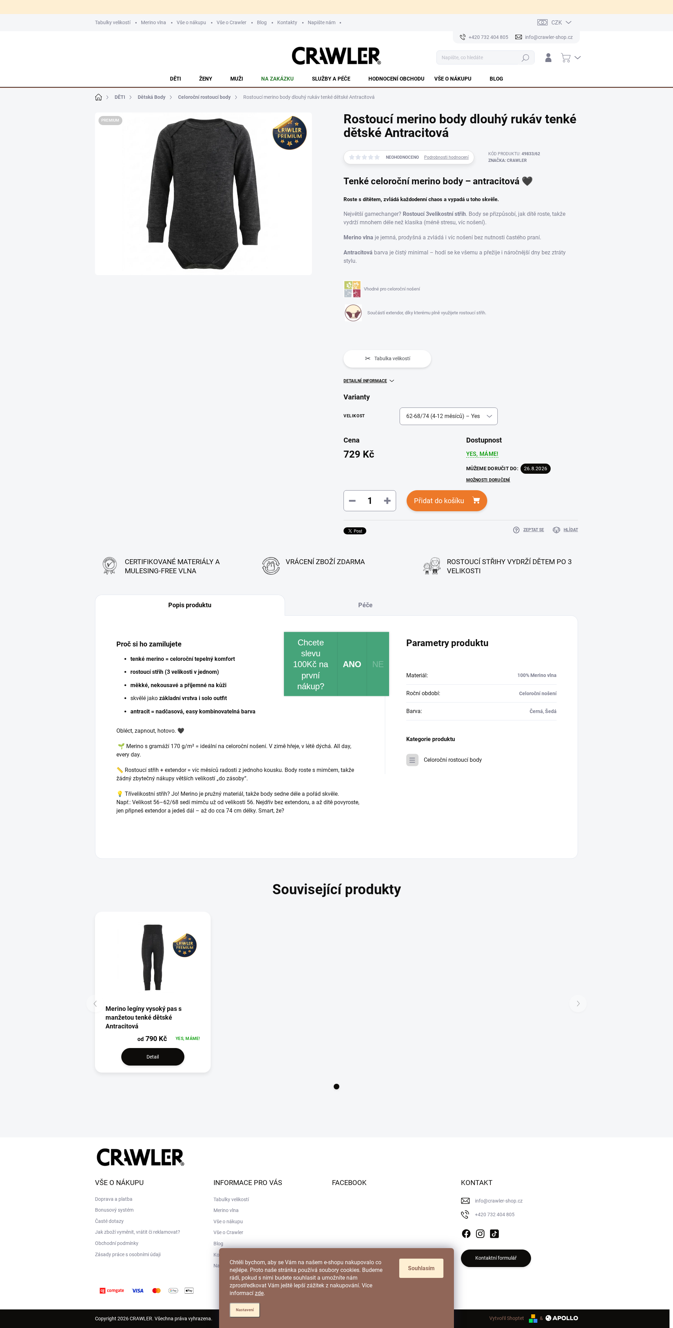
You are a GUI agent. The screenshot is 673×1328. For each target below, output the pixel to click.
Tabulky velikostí (112, 22)
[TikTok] (494, 1232)
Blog (262, 22)
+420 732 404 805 (495, 1214)
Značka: (507, 160)
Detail (153, 1057)
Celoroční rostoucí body (453, 760)
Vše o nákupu (191, 22)
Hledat (525, 57)
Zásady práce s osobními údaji (128, 1254)
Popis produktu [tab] (189, 605)
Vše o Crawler (231, 22)
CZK (556, 22)
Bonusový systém (114, 1210)
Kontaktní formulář (496, 1258)
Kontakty (287, 22)
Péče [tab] (365, 605)
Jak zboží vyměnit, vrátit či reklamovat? (137, 1232)
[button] (336, 1087)
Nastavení (245, 1310)
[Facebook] (466, 1232)
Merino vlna (153, 22)
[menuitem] (179, 78)
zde (259, 1293)
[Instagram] (480, 1232)
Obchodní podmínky (116, 1243)
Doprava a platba (113, 1199)
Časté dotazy (109, 1221)
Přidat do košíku (439, 501)
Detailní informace (365, 380)
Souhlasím (421, 1268)
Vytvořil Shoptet (506, 1318)
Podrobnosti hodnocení (446, 157)
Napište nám (321, 22)
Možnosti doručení (488, 480)
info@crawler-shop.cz (499, 1201)
